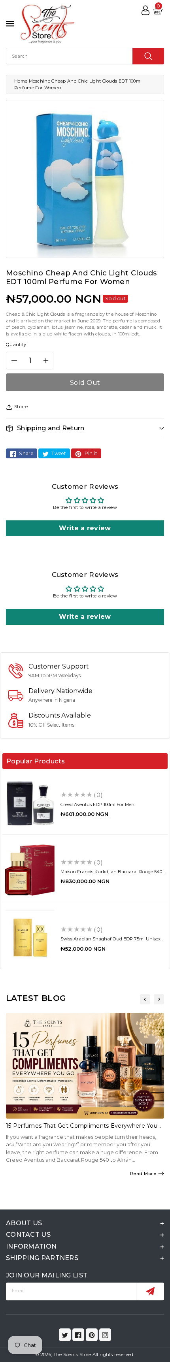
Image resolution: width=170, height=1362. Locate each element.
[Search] (148, 56)
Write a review (85, 528)
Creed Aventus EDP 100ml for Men (97, 804)
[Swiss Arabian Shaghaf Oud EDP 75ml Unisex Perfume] (29, 937)
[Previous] (145, 999)
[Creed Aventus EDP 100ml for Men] (29, 802)
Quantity (16, 344)
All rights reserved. (113, 1354)
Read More (143, 1173)
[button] (85, 428)
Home (20, 81)
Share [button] (21, 406)
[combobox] (85, 56)
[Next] (159, 999)
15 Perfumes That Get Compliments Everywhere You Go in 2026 (81, 1129)
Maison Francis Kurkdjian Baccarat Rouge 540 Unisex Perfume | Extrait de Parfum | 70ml (111, 874)
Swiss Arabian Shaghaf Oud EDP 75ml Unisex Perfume (110, 941)
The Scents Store (72, 1354)
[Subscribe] (150, 1291)
